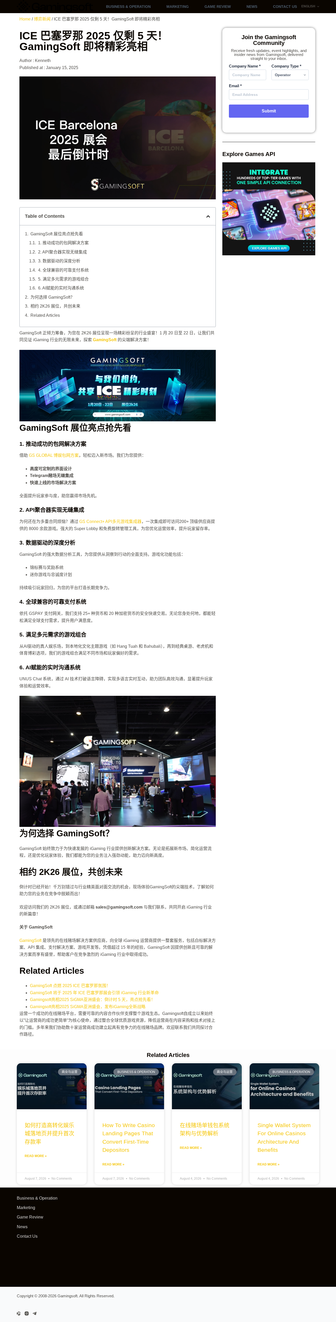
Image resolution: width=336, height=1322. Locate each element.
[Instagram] (27, 1313)
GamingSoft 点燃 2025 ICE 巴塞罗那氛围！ (70, 985)
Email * (235, 86)
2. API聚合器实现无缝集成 (62, 252)
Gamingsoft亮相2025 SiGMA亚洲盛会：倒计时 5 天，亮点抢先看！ (92, 999)
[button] (208, 216)
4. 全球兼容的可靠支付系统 (63, 270)
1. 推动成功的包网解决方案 (63, 243)
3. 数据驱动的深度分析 (59, 261)
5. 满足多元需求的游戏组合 (63, 279)
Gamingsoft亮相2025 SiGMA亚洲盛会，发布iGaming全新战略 (87, 1006)
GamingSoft (30, 940)
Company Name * (245, 66)
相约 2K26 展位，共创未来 (55, 306)
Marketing (177, 6)
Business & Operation (128, 6)
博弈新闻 (42, 19)
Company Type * (286, 66)
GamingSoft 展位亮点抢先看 (56, 234)
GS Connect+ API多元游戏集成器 (110, 521)
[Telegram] (34, 1313)
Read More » (36, 1156)
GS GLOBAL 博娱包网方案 (54, 455)
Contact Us (285, 6)
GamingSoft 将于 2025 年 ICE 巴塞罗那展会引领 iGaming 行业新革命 (94, 993)
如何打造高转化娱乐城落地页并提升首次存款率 (49, 1133)
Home (25, 19)
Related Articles (45, 315)
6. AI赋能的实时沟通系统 (61, 288)
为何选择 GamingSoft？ (52, 297)
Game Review (217, 6)
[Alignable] (19, 1313)
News (251, 6)
